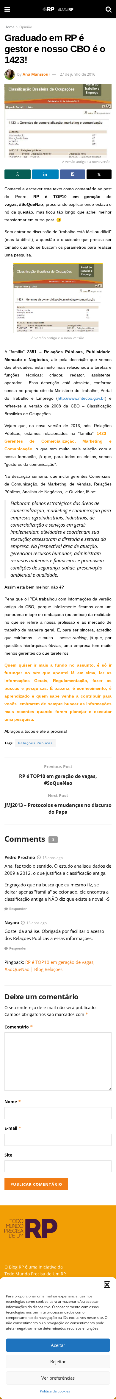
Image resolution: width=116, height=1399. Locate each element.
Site (8, 1155)
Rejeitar (58, 1361)
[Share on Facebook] (72, 174)
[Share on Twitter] (99, 174)
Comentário (18, 1027)
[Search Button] (109, 9)
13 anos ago (53, 857)
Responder (18, 908)
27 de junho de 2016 (77, 74)
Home (9, 26)
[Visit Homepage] (58, 9)
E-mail (12, 1128)
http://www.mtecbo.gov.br (81, 398)
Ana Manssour (36, 74)
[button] (107, 1285)
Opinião (25, 26)
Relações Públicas (35, 743)
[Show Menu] (7, 9)
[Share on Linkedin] (45, 174)
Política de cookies (55, 1391)
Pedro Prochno (19, 857)
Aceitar (58, 1345)
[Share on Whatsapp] (17, 174)
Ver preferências (58, 1378)
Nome (12, 1101)
